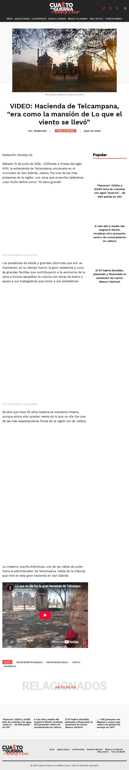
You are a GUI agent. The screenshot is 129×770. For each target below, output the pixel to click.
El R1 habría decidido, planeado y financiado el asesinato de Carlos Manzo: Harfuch (79, 723)
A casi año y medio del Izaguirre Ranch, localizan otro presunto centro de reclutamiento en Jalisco (109, 233)
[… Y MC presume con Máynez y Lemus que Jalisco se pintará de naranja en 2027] (112, 705)
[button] (125, 8)
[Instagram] (110, 8)
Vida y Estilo (66, 130)
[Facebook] (104, 8)
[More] (120, 140)
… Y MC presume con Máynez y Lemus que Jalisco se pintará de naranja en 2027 (108, 723)
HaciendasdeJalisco (57, 662)
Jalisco (76, 662)
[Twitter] (117, 8)
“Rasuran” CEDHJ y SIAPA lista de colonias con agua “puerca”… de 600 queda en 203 (16, 723)
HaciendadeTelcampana (29, 662)
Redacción (40, 130)
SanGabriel (10, 666)
